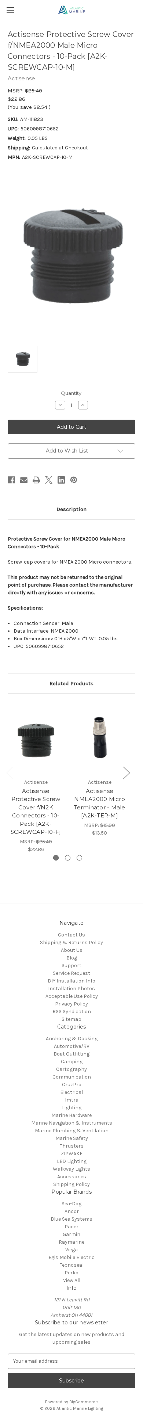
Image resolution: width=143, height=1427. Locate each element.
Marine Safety (71, 1138)
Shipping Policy (71, 1184)
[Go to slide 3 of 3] (79, 858)
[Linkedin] (61, 480)
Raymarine (71, 1242)
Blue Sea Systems (71, 1219)
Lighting (71, 1107)
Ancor (72, 1211)
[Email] (23, 480)
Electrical (71, 1092)
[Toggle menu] (10, 10)
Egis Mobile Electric (71, 1257)
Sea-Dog (71, 1204)
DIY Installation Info (71, 981)
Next (126, 772)
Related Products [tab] (72, 683)
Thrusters (72, 1146)
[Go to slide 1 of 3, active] (56, 858)
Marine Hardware (71, 1115)
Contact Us (71, 935)
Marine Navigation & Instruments (71, 1123)
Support (71, 965)
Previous (9, 772)
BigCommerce (83, 1401)
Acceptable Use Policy (71, 996)
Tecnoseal (72, 1265)
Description (71, 509)
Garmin (71, 1234)
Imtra (71, 1100)
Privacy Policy (71, 1004)
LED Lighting (72, 1161)
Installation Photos (71, 988)
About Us (71, 950)
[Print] (36, 480)
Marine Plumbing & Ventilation (72, 1131)
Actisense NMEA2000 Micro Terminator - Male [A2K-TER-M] (99, 803)
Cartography (71, 1069)
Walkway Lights (71, 1169)
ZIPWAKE (71, 1154)
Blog (71, 958)
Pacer (71, 1227)
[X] (48, 480)
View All (71, 1280)
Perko (71, 1273)
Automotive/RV (71, 1046)
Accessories (71, 1177)
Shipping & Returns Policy (71, 942)
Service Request (71, 973)
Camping (71, 1061)
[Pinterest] (73, 480)
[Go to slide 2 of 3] (67, 858)
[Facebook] (11, 480)
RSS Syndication (71, 1011)
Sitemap (71, 1019)
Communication (71, 1077)
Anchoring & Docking (72, 1038)
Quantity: (71, 393)
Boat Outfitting (71, 1054)
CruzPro (71, 1084)
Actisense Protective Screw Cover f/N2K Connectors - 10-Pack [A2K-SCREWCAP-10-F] (36, 811)
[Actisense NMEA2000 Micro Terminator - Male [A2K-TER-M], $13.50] (99, 737)
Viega (71, 1250)
